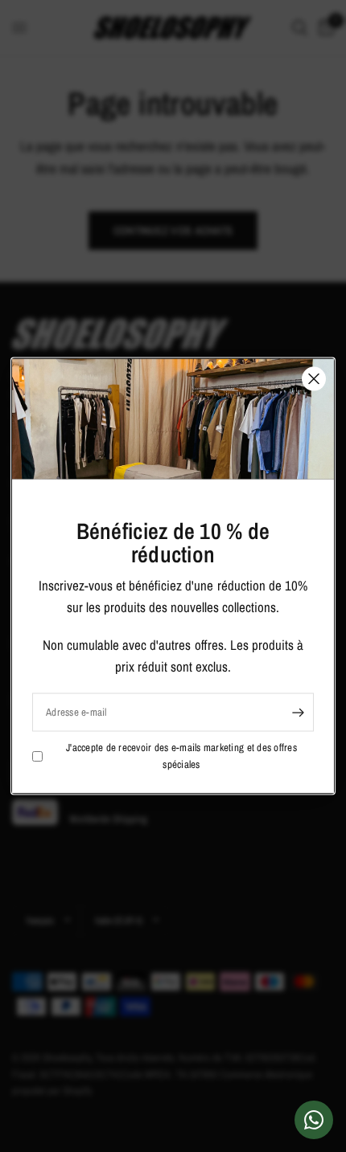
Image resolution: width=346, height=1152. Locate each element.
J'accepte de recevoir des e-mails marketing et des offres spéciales (181, 756)
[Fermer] (314, 379)
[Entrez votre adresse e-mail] (298, 712)
